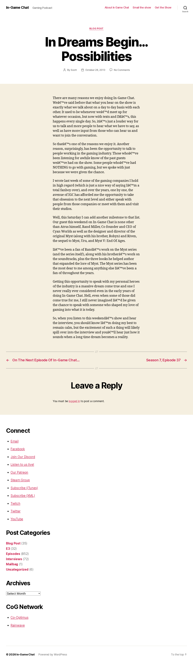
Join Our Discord (23, 457)
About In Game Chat (117, 7)
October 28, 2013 (95, 69)
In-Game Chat (17, 7)
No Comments (122, 69)
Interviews (14, 559)
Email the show (142, 7)
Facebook (18, 449)
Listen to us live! (22, 464)
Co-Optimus (19, 617)
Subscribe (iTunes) (24, 488)
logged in (74, 401)
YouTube (17, 519)
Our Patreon (19, 472)
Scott (74, 69)
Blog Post (96, 28)
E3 (8, 549)
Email (15, 441)
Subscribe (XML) (23, 496)
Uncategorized (17, 569)
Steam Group (20, 480)
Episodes (13, 554)
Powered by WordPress (52, 654)
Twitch (15, 503)
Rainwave (18, 625)
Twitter (16, 511)
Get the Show (163, 7)
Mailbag (12, 564)
